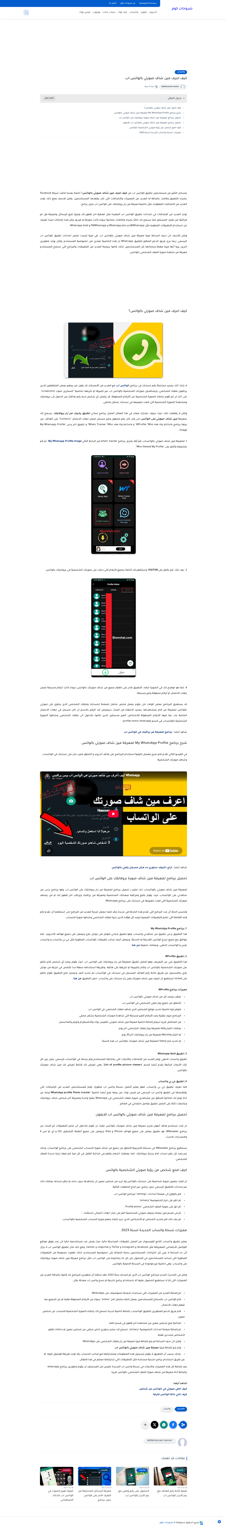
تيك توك (122, 12)
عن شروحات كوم (127, 3)
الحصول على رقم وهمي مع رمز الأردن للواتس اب (133, 1493)
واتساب (133, 12)
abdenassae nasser (170, 87)
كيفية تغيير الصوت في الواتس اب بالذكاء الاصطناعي (60, 1496)
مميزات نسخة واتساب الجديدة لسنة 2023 (160, 133)
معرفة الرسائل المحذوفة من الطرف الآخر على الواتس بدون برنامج (94, 1496)
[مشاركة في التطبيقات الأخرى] (145, 1425)
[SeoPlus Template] (201, 1523)
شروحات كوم (182, 9)
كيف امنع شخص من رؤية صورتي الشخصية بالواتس (155, 128)
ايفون (144, 12)
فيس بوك (84, 12)
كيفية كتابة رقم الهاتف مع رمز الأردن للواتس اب (172, 1493)
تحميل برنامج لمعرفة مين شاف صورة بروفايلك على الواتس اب (149, 118)
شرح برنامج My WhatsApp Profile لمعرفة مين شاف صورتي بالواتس (147, 113)
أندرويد (153, 12)
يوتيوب (96, 12)
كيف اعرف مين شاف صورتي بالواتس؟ (162, 108)
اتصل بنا (112, 3)
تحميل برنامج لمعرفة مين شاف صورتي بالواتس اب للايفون (152, 123)
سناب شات (109, 12)
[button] (173, 1425)
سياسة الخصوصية (148, 3)
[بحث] (26, 12)
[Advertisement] (113, 46)
